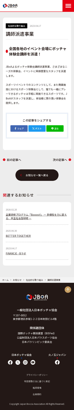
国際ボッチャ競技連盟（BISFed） (37, 333)
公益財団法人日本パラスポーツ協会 (37, 337)
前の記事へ (14, 160)
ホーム (5, 279)
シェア (20, 128)
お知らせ (17, 279)
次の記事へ (60, 160)
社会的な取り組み (34, 279)
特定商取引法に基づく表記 (37, 381)
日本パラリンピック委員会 (37, 342)
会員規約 (37, 394)
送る (56, 128)
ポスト (38, 128)
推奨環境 (37, 387)
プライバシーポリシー (37, 374)
